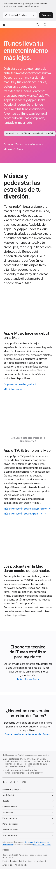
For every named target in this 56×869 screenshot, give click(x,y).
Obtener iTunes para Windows (22, 144)
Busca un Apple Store (35, 842)
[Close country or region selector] (52, 4)
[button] (19, 15)
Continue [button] (46, 15)
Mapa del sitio (21, 865)
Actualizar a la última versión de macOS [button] (29, 133)
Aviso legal (7, 865)
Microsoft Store (13, 149)
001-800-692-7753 (42, 845)
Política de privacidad (12, 861)
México (5, 850)
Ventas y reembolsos (34, 861)
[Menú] (52, 24)
